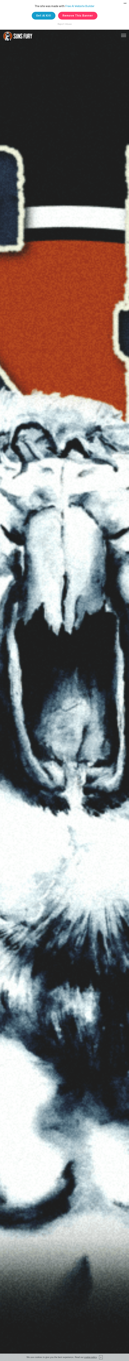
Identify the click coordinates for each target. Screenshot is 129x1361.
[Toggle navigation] (123, 35)
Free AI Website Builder (79, 6)
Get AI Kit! (43, 15)
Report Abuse (65, 24)
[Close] (125, 3)
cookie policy (90, 1357)
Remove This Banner (77, 15)
